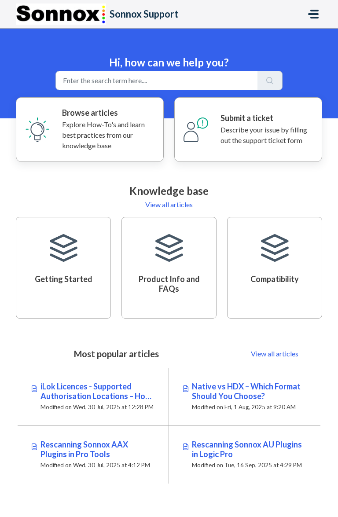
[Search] (270, 80)
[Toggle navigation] (313, 14)
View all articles (169, 204)
